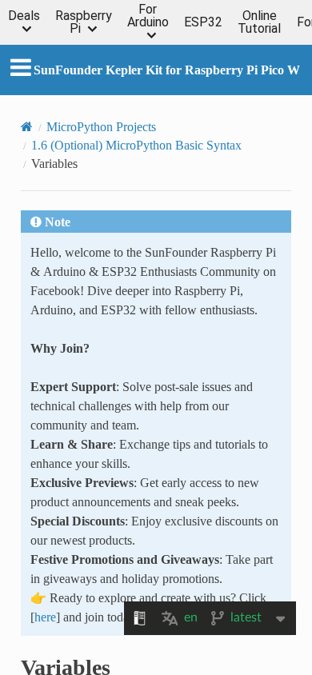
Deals (24, 16)
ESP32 (203, 22)
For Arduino (148, 16)
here (45, 616)
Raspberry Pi (83, 22)
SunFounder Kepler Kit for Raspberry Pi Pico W (167, 69)
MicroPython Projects (101, 126)
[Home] (27, 126)
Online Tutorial (259, 22)
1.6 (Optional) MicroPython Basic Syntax (136, 144)
